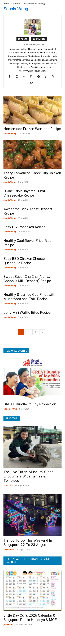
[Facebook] (11, 77)
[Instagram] (18, 77)
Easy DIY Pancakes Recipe (24, 227)
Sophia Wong (9, 133)
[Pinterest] (32, 77)
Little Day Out (10, 408)
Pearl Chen (8, 549)
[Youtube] (32, 83)
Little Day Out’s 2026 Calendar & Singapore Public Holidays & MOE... (31, 617)
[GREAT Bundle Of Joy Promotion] (32, 379)
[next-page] (42, 332)
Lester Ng (8, 485)
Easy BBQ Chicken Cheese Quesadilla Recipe (24, 261)
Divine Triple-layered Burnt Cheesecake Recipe (24, 193)
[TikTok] (47, 77)
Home (6, 3)
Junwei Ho (8, 624)
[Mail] (25, 77)
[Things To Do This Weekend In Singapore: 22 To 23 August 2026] (32, 515)
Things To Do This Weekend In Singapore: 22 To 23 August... (27, 542)
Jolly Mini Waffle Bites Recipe (27, 312)
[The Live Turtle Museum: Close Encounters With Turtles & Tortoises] (32, 447)
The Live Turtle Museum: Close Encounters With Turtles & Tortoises (28, 476)
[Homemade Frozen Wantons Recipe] (32, 110)
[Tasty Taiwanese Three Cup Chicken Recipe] (32, 154)
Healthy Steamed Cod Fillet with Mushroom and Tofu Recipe (29, 297)
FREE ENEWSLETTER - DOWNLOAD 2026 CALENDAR (28, 560)
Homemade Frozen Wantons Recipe (32, 129)
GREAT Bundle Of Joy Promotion (29, 404)
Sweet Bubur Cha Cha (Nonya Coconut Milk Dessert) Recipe (27, 279)
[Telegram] (40, 77)
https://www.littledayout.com (32, 44)
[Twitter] (54, 77)
